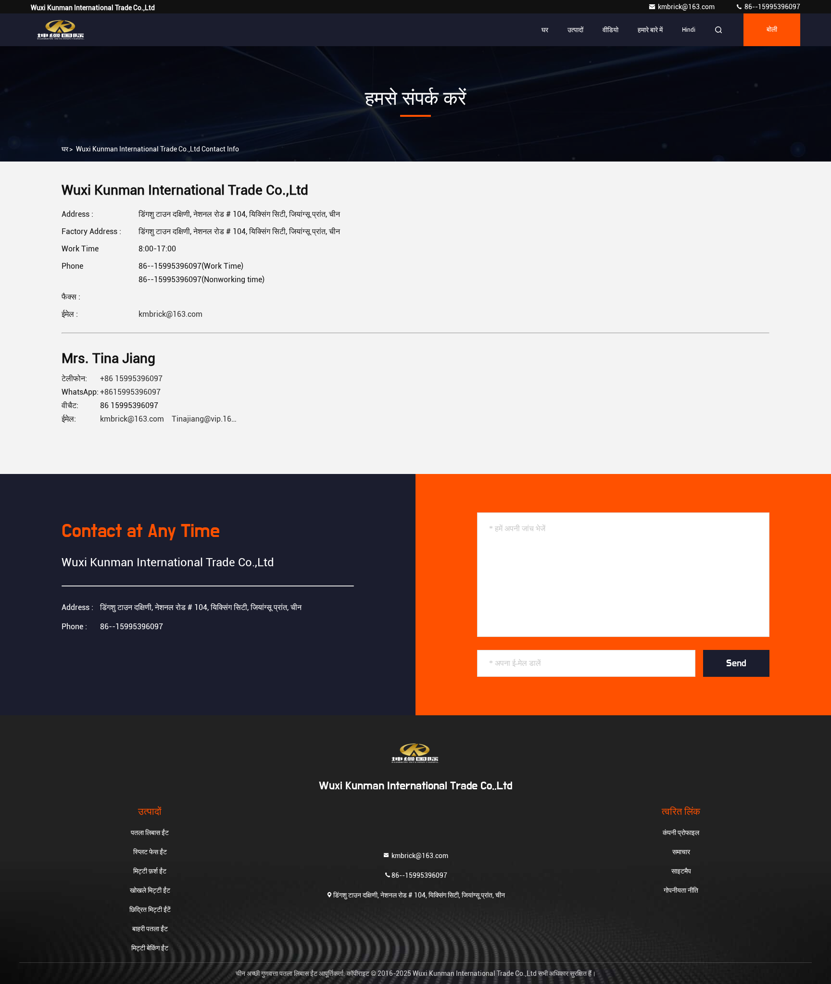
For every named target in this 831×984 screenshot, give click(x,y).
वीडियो (610, 30)
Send (736, 663)
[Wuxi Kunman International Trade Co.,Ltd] (61, 29)
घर (544, 30)
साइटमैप (681, 871)
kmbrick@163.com (687, 7)
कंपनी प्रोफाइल (681, 832)
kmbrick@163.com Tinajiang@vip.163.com (176, 418)
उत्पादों (575, 30)
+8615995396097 (130, 392)
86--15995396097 (771, 7)
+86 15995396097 (131, 378)
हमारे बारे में (650, 30)
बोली (772, 29)
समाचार (681, 852)
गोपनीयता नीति (681, 890)
